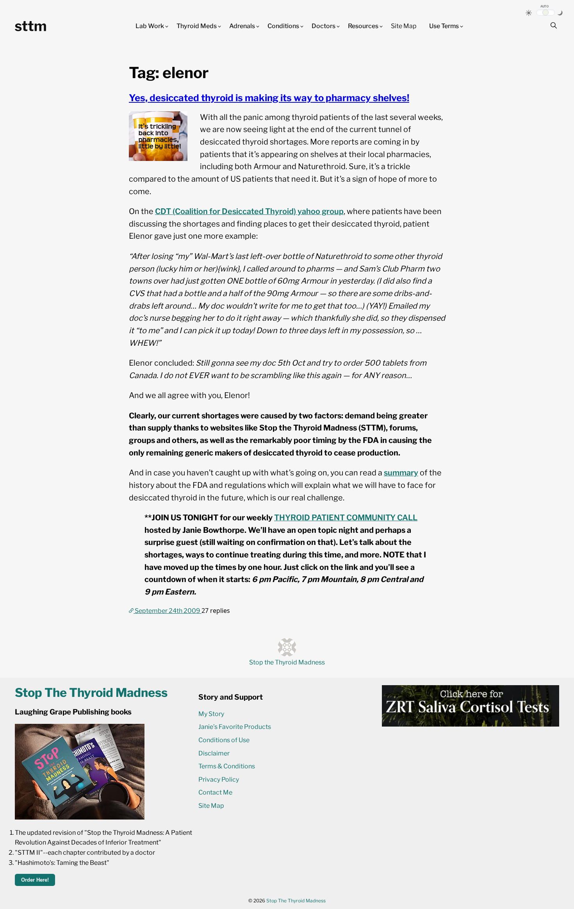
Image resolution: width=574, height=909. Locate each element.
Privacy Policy (218, 779)
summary (401, 472)
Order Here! (35, 880)
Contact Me (215, 792)
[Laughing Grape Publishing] (79, 817)
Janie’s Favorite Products (234, 726)
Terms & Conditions (226, 766)
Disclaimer (214, 753)
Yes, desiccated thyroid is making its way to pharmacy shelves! (269, 98)
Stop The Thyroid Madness (296, 901)
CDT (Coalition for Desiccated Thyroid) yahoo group (249, 211)
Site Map (404, 26)
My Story (211, 714)
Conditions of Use (224, 740)
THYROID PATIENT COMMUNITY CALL (345, 517)
